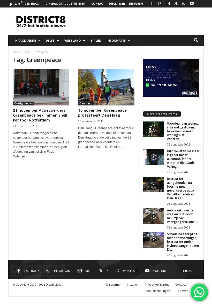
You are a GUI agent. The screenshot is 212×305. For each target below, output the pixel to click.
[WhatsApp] (184, 3)
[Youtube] (192, 3)
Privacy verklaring (157, 284)
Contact (98, 3)
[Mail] (168, 3)
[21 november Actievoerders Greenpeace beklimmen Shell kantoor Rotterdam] (41, 87)
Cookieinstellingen (157, 291)
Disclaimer (117, 3)
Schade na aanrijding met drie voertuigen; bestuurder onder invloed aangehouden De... (183, 242)
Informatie (116, 40)
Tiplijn (95, 40)
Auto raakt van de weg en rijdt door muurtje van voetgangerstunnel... (182, 216)
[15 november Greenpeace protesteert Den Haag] (106, 87)
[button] (196, 40)
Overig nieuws (23, 103)
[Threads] (200, 3)
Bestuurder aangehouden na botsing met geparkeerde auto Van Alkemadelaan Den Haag (180, 188)
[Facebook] (152, 3)
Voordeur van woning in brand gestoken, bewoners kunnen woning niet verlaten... (183, 131)
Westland (72, 40)
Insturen (136, 3)
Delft (50, 40)
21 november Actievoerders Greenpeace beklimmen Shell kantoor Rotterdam (40, 115)
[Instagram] (160, 3)
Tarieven (182, 291)
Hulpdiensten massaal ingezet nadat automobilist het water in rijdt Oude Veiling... (183, 159)
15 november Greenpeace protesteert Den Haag (102, 113)
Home (16, 52)
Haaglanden (25, 40)
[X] (176, 3)
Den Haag (85, 103)
